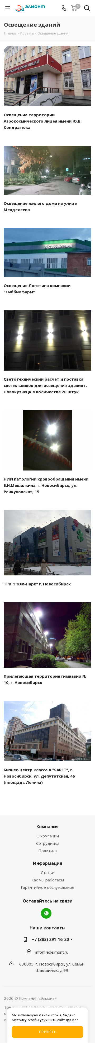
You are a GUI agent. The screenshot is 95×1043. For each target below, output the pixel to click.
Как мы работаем (47, 879)
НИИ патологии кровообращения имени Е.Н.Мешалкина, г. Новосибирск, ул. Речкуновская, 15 (46, 485)
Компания (47, 826)
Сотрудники (47, 843)
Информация (47, 863)
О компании (47, 835)
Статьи (47, 872)
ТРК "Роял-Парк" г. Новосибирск (37, 583)
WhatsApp (46, 913)
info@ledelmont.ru (51, 951)
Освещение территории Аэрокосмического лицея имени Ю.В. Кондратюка (43, 121)
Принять (47, 1031)
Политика (47, 850)
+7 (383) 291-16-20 (50, 939)
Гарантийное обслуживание (47, 887)
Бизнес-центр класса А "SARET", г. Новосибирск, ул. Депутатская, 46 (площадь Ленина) (39, 776)
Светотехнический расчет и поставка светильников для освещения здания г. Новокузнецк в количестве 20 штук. (45, 385)
